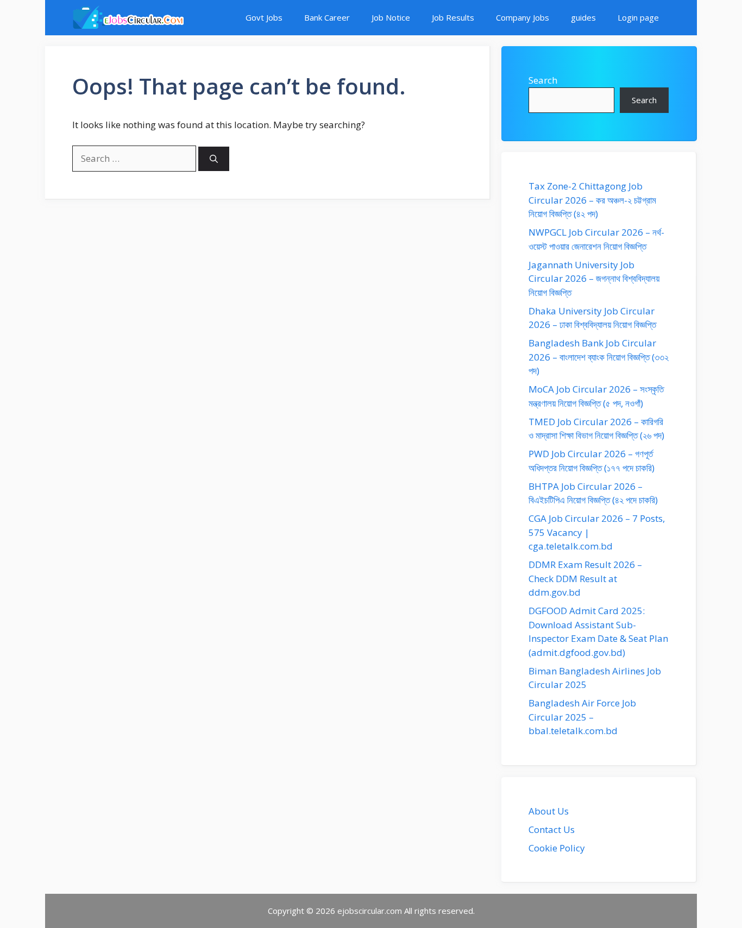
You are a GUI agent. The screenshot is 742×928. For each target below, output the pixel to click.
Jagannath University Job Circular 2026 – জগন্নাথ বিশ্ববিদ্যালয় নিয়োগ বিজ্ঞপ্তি (594, 278)
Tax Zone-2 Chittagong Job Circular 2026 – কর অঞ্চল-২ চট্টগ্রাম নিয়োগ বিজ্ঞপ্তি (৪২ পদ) (592, 200)
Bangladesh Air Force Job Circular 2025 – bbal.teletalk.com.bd (582, 717)
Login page (638, 17)
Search (543, 80)
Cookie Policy (557, 848)
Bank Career (327, 17)
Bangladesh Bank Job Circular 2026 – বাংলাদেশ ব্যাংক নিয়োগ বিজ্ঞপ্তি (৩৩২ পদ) (599, 357)
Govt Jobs (264, 17)
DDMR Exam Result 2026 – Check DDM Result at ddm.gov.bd (585, 578)
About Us (549, 811)
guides (583, 17)
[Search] (213, 159)
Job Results (453, 17)
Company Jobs (522, 17)
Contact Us (552, 829)
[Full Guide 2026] (128, 17)
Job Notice (391, 17)
